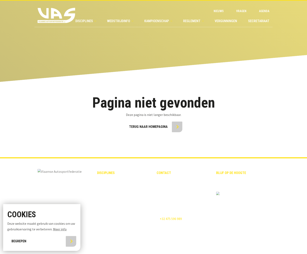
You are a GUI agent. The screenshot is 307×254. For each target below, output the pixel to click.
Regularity (105, 202)
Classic (102, 180)
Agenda (264, 11)
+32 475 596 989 (170, 219)
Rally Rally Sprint (110, 194)
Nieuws (219, 11)
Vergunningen (226, 21)
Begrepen (18, 241)
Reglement (191, 21)
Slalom (102, 217)
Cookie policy (155, 243)
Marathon (104, 224)
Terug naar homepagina (148, 127)
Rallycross (105, 187)
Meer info (60, 229)
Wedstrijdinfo (118, 21)
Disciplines (84, 21)
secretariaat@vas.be (171, 190)
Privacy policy (122, 243)
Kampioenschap (156, 21)
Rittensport (106, 209)
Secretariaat (258, 21)
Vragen (241, 11)
